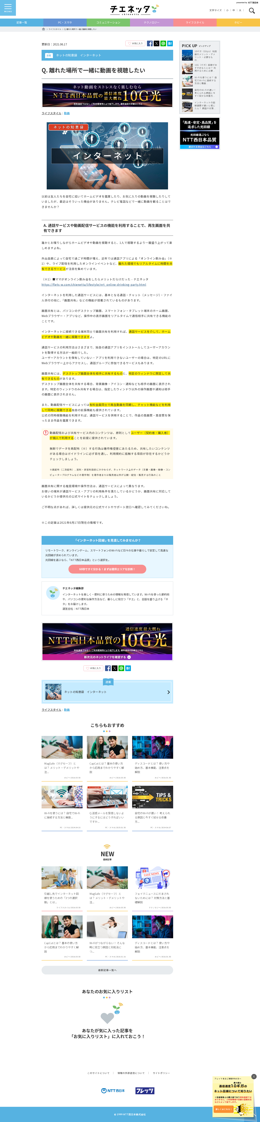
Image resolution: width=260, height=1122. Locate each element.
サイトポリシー (161, 1073)
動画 (67, 113)
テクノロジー (152, 22)
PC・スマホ (65, 22)
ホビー (238, 22)
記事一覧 (21, 22)
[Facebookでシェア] (150, 43)
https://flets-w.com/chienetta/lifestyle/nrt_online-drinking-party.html (94, 284)
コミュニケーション (108, 22)
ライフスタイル (195, 22)
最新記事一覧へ (107, 970)
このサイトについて (98, 1073)
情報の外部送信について (131, 1073)
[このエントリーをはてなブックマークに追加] (170, 43)
